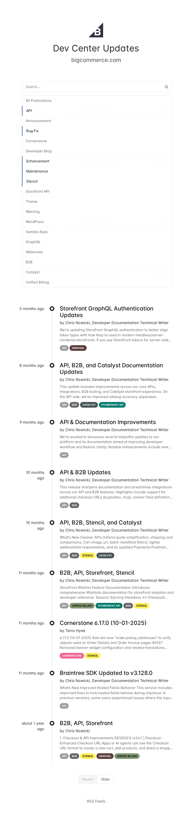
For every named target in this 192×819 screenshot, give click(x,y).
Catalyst (33, 272)
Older (105, 779)
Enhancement (37, 161)
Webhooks (34, 252)
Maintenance (37, 171)
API (29, 110)
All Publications (39, 100)
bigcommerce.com (96, 60)
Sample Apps (37, 232)
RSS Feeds (96, 801)
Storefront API (37, 191)
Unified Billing (37, 282)
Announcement (38, 121)
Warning (33, 211)
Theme (31, 201)
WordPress (35, 221)
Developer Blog (39, 151)
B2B (29, 262)
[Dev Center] (96, 31)
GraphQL (33, 242)
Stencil (32, 181)
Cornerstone (36, 141)
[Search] (166, 87)
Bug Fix (32, 131)
